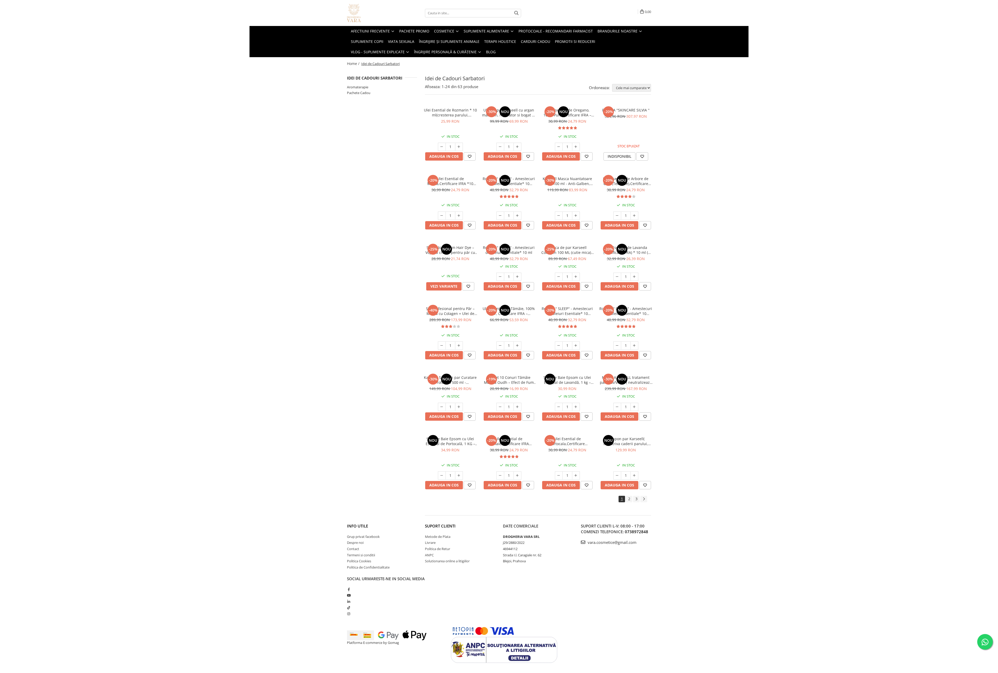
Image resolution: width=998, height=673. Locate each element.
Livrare (430, 542)
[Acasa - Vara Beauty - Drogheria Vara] (373, 13)
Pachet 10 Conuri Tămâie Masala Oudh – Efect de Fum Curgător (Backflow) (509, 380)
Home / (353, 63)
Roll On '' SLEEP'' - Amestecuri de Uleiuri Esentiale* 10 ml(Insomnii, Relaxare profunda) (567, 311)
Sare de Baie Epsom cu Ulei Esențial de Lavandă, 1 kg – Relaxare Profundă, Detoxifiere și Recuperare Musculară (567, 380)
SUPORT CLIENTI (440, 526)
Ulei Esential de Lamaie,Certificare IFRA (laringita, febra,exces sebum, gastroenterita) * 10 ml (509, 441)
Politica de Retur (437, 548)
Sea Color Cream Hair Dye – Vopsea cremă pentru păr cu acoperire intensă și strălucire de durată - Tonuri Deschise (450, 250)
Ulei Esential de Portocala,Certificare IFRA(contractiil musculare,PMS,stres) (567, 441)
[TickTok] (348, 607)
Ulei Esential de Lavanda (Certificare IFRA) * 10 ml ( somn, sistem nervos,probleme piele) (625, 250)
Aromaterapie (357, 87)
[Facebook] (348, 589)
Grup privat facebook (363, 536)
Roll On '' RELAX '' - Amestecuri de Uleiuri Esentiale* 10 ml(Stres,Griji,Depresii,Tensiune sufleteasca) (625, 311)
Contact (353, 548)
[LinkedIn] (348, 601)
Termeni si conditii (361, 555)
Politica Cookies (359, 561)
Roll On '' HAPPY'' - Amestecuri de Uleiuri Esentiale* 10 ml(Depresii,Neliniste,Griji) (509, 181)
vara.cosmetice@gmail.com (611, 542)
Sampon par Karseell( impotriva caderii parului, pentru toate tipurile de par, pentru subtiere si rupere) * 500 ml (625, 441)
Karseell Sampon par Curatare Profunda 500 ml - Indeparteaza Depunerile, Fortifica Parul (450, 380)
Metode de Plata (437, 536)
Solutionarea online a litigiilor (447, 561)
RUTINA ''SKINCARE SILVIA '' (625, 110)
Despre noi (355, 542)
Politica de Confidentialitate (368, 567)
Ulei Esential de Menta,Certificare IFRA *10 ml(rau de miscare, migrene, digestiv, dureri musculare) (450, 181)
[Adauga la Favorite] (470, 156)
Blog (491, 51)
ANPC (429, 555)
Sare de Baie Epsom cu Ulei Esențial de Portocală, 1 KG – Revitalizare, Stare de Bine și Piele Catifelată (450, 441)
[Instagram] (348, 613)
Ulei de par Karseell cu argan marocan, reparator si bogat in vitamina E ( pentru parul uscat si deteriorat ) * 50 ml (508, 112)
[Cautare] (516, 13)
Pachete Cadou (358, 92)
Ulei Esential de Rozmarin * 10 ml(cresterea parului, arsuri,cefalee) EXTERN (450, 112)
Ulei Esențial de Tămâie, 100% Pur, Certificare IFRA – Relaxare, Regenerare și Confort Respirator (509, 311)
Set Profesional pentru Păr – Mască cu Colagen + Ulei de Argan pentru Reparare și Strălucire (450, 311)
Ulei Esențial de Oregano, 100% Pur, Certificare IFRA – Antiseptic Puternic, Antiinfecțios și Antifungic (567, 112)
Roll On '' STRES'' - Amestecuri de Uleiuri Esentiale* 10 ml (509, 250)
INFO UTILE (357, 526)
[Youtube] (348, 595)
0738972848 (636, 531)
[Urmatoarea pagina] (643, 499)
